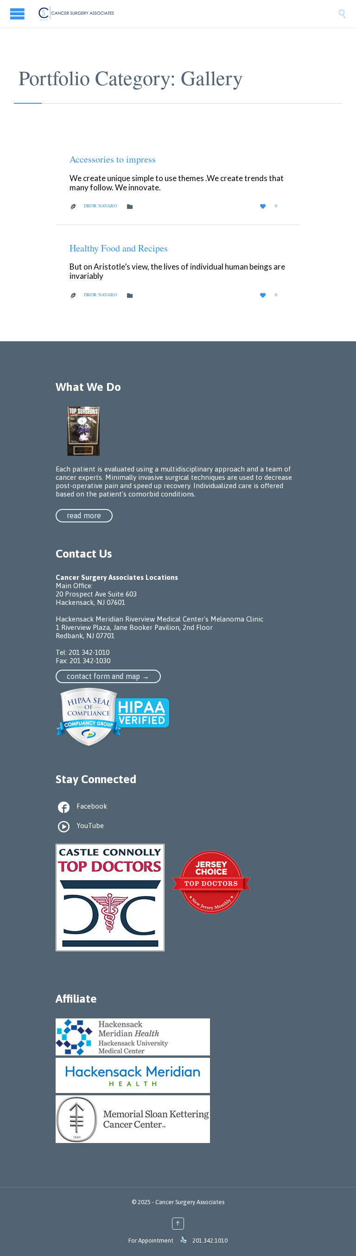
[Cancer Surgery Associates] (187, 13)
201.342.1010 (210, 1240)
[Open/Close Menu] (18, 13)
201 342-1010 (89, 652)
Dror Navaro (100, 205)
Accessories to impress (113, 159)
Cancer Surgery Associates (189, 1202)
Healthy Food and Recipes (119, 248)
